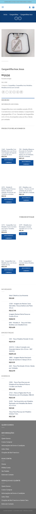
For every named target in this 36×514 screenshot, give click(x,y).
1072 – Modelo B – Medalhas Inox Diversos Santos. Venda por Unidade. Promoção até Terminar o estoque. (9, 190)
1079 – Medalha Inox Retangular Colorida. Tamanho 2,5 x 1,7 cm (25, 226)
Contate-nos (17, 510)
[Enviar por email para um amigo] (14, 92)
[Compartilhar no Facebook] (7, 92)
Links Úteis (5, 449)
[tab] (18, 100)
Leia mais (23, 233)
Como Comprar (7, 442)
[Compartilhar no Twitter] (10, 92)
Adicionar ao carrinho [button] (8, 161)
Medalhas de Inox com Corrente (10, 87)
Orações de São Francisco (10, 452)
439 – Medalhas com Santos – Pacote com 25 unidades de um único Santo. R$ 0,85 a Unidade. (26, 189)
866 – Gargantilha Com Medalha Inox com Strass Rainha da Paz (9, 262)
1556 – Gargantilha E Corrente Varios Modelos (26, 262)
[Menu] (3, 7)
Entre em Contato (8, 474)
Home (4, 464)
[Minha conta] (30, 7)
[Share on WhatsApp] (3, 92)
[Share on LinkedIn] (21, 92)
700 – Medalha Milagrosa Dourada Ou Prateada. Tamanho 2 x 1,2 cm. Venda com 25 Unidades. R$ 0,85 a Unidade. (26, 152)
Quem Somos (6, 438)
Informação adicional (10, 104)
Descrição (5, 100)
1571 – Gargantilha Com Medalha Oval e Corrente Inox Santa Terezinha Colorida (9, 227)
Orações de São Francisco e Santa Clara (15, 500)
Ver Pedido (5, 471)
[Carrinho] (33, 7)
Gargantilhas (14, 14)
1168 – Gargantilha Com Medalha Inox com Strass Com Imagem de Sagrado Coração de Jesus (9, 151)
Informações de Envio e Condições (13, 445)
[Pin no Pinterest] (17, 92)
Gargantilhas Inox (26, 14)
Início (5, 14)
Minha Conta (6, 467)
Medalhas (29, 85)
